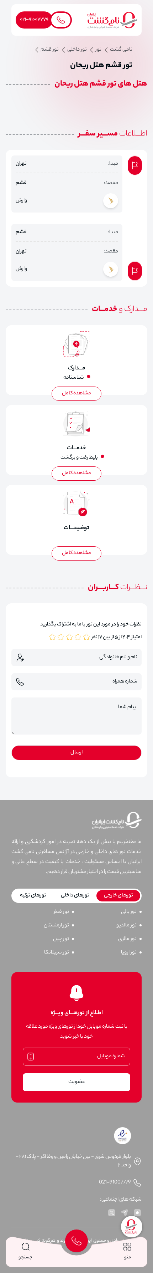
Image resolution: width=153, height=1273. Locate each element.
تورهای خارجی (118, 895)
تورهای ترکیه (33, 895)
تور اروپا (129, 953)
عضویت (76, 1082)
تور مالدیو (126, 925)
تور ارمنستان (56, 925)
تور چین (61, 939)
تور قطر (61, 912)
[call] (76, 1240)
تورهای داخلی (75, 895)
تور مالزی (127, 939)
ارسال (76, 752)
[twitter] (111, 1212)
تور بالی (129, 912)
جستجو (25, 1257)
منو (127, 1257)
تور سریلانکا (56, 953)
